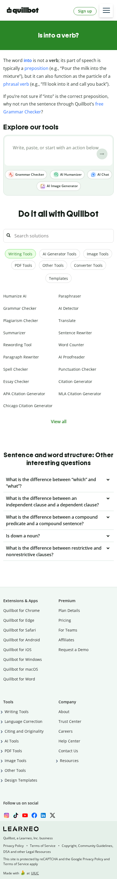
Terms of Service (43, 845)
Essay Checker (16, 381)
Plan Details (69, 610)
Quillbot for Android (21, 639)
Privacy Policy (13, 845)
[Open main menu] (106, 10)
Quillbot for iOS (17, 649)
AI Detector (69, 308)
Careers (66, 731)
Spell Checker (15, 369)
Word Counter (71, 344)
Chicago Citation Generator (28, 405)
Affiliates (66, 639)
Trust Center (70, 721)
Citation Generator (75, 381)
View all (58, 422)
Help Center (69, 741)
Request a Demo (73, 649)
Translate (67, 320)
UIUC (35, 873)
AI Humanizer (70, 174)
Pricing (65, 620)
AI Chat (103, 174)
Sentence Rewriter (75, 332)
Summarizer (14, 332)
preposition (36, 68)
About (64, 711)
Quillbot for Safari (19, 630)
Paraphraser (70, 296)
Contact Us (68, 750)
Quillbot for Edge (18, 620)
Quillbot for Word (19, 679)
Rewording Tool (17, 344)
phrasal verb (16, 84)
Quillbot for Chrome (21, 610)
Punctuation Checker (77, 369)
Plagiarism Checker (20, 320)
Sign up (85, 11)
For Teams (68, 630)
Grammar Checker (29, 174)
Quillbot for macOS (20, 669)
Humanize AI (14, 296)
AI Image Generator (62, 186)
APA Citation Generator (24, 393)
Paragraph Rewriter (21, 357)
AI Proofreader (72, 357)
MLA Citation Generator (80, 393)
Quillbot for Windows (22, 659)
